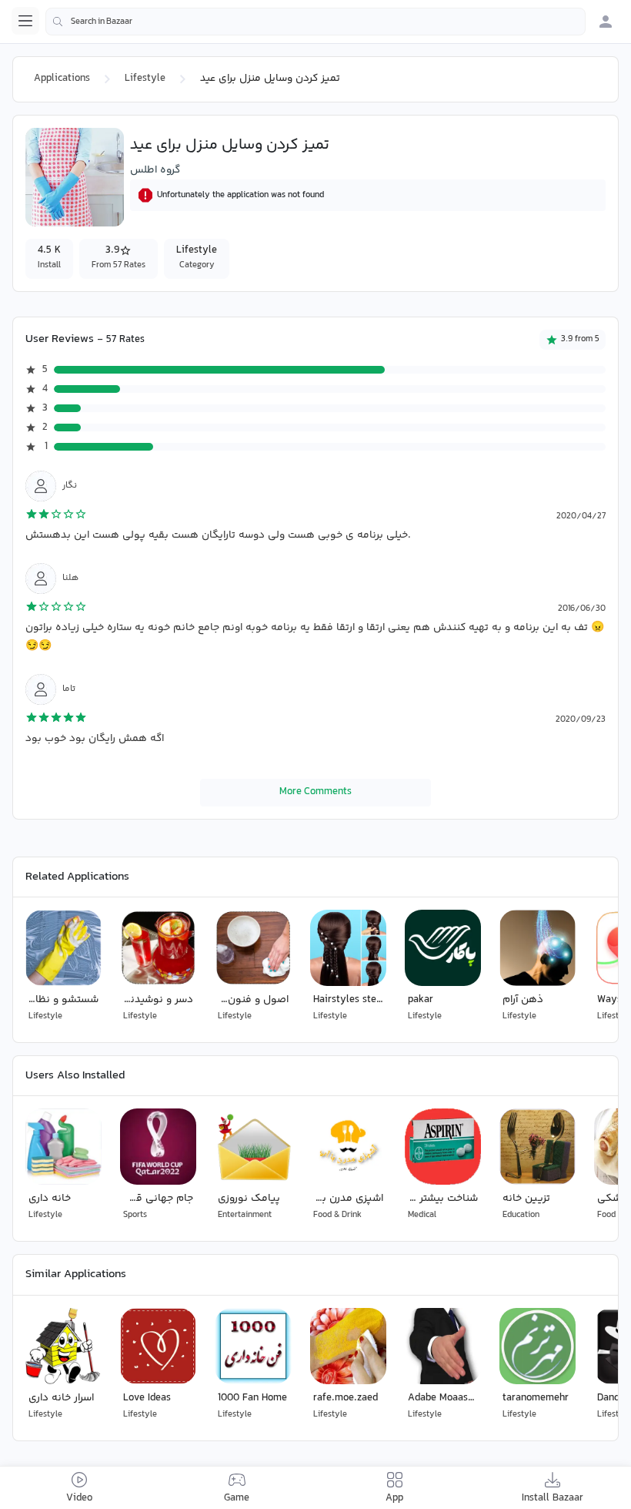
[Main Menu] (25, 21)
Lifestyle (145, 78)
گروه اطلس (155, 170)
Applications (62, 78)
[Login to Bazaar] (605, 21)
